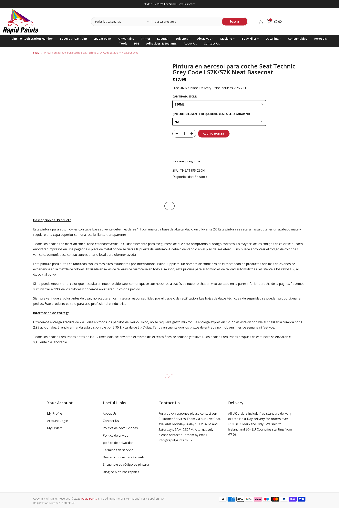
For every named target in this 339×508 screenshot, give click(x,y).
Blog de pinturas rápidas (121, 472)
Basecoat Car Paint (73, 38)
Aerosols (320, 38)
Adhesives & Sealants (161, 43)
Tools (123, 43)
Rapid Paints (89, 498)
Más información (291, 148)
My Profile (54, 413)
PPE (136, 43)
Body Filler (248, 38)
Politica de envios (115, 435)
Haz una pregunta (186, 161)
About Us (190, 43)
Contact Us (212, 43)
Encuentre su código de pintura (126, 464)
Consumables (297, 38)
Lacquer (163, 38)
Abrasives (204, 38)
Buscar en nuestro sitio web (123, 457)
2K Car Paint (102, 38)
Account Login (57, 421)
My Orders (55, 428)
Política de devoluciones (120, 428)
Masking (226, 38)
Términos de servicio (118, 450)
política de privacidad (118, 443)
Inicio (36, 52)
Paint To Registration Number (31, 38)
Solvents (182, 38)
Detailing (272, 38)
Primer (145, 38)
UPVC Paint (126, 38)
